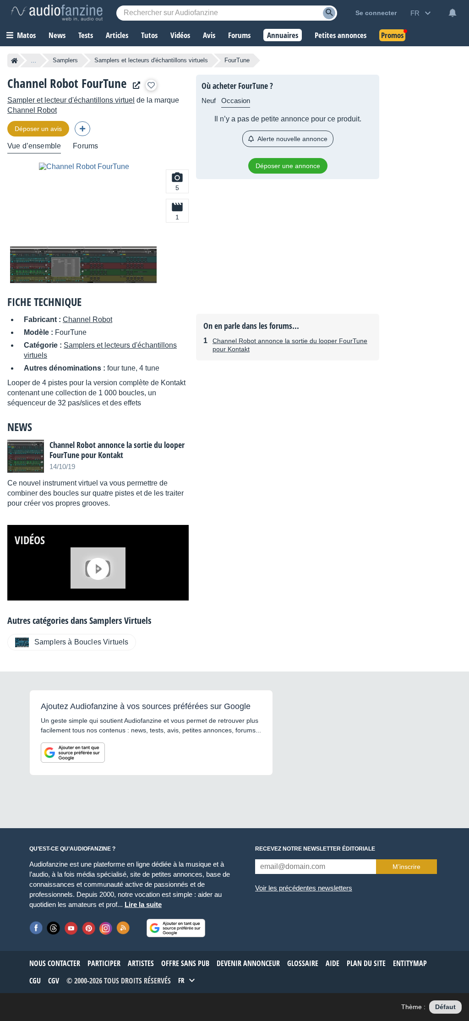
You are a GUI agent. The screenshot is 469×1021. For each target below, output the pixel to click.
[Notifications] (452, 12)
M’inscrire (406, 866)
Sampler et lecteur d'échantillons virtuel (71, 100)
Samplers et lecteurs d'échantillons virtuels (151, 60)
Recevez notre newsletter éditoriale (315, 849)
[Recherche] (329, 13)
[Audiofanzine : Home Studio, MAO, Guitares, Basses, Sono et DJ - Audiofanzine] (57, 13)
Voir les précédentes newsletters (303, 888)
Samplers (65, 60)
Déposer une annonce (288, 165)
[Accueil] (14, 60)
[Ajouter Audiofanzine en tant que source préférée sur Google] (73, 753)
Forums (85, 146)
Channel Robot (32, 110)
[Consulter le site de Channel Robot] (134, 85)
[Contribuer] (82, 128)
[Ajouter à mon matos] (151, 85)
